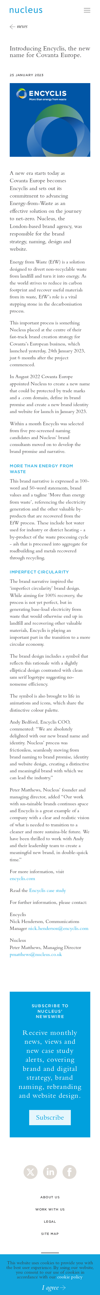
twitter (31, 1172)
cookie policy (69, 1276)
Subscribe (50, 1117)
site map (50, 1234)
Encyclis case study (47, 890)
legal (50, 1222)
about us (50, 1197)
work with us (50, 1209)
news (22, 26)
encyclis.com (22, 878)
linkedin (50, 1172)
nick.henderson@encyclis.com (58, 928)
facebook (69, 1172)
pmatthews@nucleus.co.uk (36, 954)
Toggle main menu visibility (86, 9)
